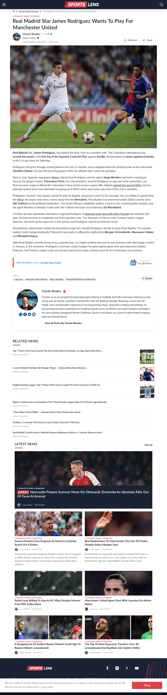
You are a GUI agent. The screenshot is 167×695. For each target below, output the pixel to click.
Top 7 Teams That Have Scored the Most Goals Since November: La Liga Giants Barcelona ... (58, 351)
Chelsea (18, 279)
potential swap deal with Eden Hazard (107, 214)
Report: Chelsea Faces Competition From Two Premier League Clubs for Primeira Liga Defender (60, 402)
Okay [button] (147, 685)
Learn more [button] (47, 687)
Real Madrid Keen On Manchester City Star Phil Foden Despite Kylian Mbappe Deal (116, 543)
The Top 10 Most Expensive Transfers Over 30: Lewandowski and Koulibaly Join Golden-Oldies (112, 646)
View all (148, 444)
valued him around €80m (127, 185)
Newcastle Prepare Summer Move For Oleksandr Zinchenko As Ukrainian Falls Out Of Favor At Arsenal (83, 494)
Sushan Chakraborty (20, 354)
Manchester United (36, 279)
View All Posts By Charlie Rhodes (63, 323)
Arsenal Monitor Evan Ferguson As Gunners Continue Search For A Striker (45, 543)
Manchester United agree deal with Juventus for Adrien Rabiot (118, 602)
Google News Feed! (50, 262)
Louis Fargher (27, 505)
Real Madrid (56, 279)
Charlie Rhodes (25, 652)
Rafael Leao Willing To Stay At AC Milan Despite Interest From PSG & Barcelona (47, 602)
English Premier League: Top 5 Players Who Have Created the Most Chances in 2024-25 (56, 385)
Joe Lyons (93, 609)
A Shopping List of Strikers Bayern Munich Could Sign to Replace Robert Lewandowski (48, 646)
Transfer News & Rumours (28, 11)
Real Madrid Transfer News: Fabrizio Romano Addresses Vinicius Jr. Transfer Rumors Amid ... (58, 432)
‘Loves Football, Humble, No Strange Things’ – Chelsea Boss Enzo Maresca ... (50, 368)
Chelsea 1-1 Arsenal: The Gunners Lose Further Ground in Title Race (46, 422)
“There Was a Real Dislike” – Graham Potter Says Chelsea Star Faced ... (47, 412)
